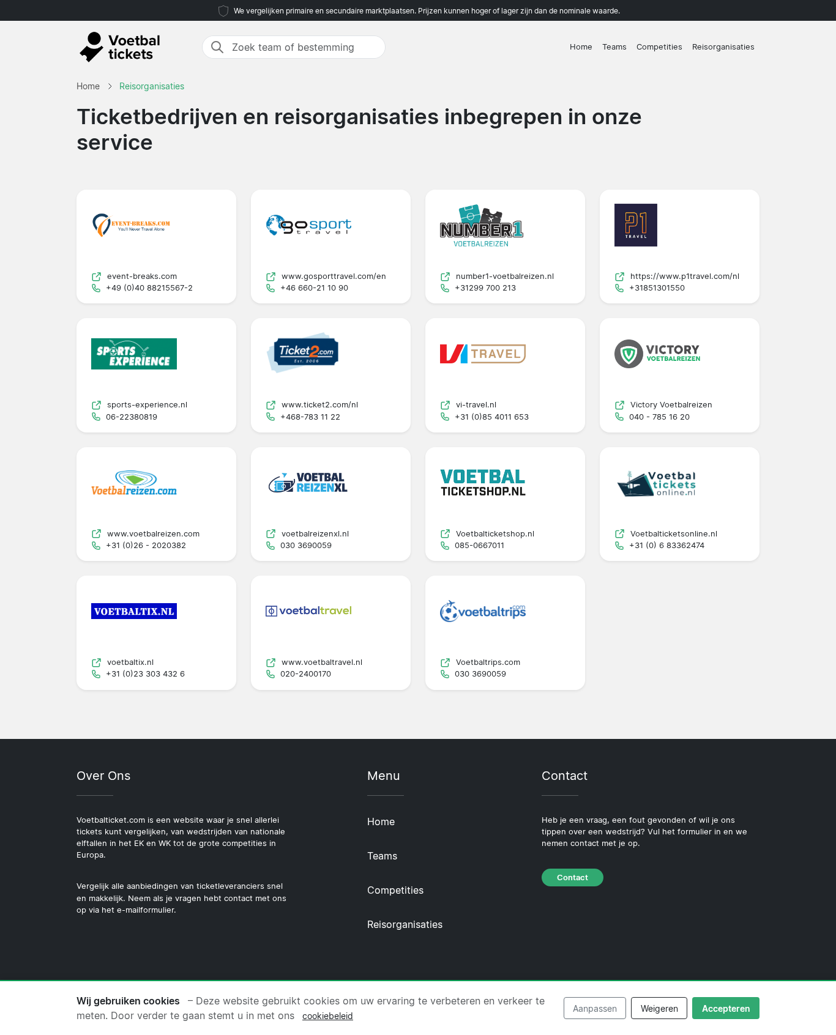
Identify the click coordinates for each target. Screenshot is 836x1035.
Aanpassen (595, 1008)
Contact (572, 877)
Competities (659, 46)
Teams (614, 46)
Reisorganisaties (723, 46)
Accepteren (726, 1008)
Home (581, 46)
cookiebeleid (327, 1016)
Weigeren (659, 1008)
